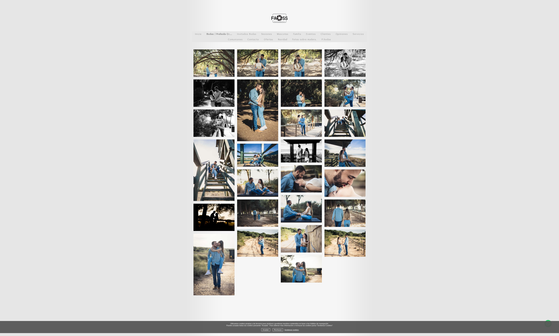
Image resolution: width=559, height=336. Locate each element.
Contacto (253, 39)
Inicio (198, 34)
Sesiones (266, 34)
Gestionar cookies (291, 330)
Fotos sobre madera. (304, 39)
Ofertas (268, 39)
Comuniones (235, 39)
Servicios (358, 34)
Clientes (326, 34)
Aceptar (266, 330)
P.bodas (326, 39)
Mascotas (282, 34)
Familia (297, 34)
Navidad (282, 39)
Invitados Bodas (246, 34)
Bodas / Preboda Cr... (219, 34)
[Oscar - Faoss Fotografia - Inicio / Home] (279, 18)
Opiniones (342, 34)
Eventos (311, 34)
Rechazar (278, 330)
